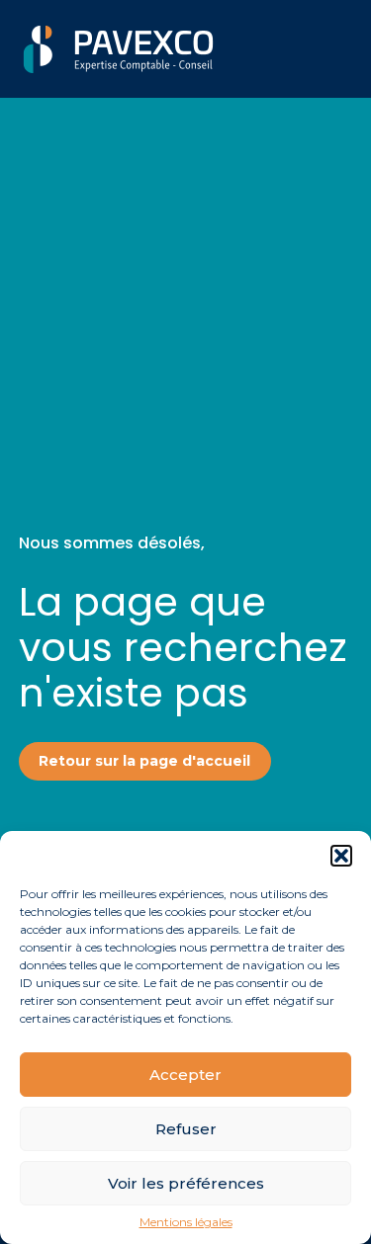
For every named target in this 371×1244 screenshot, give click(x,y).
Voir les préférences (186, 1183)
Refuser (186, 1129)
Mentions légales (185, 1222)
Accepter (185, 1074)
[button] (341, 856)
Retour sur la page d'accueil (144, 761)
